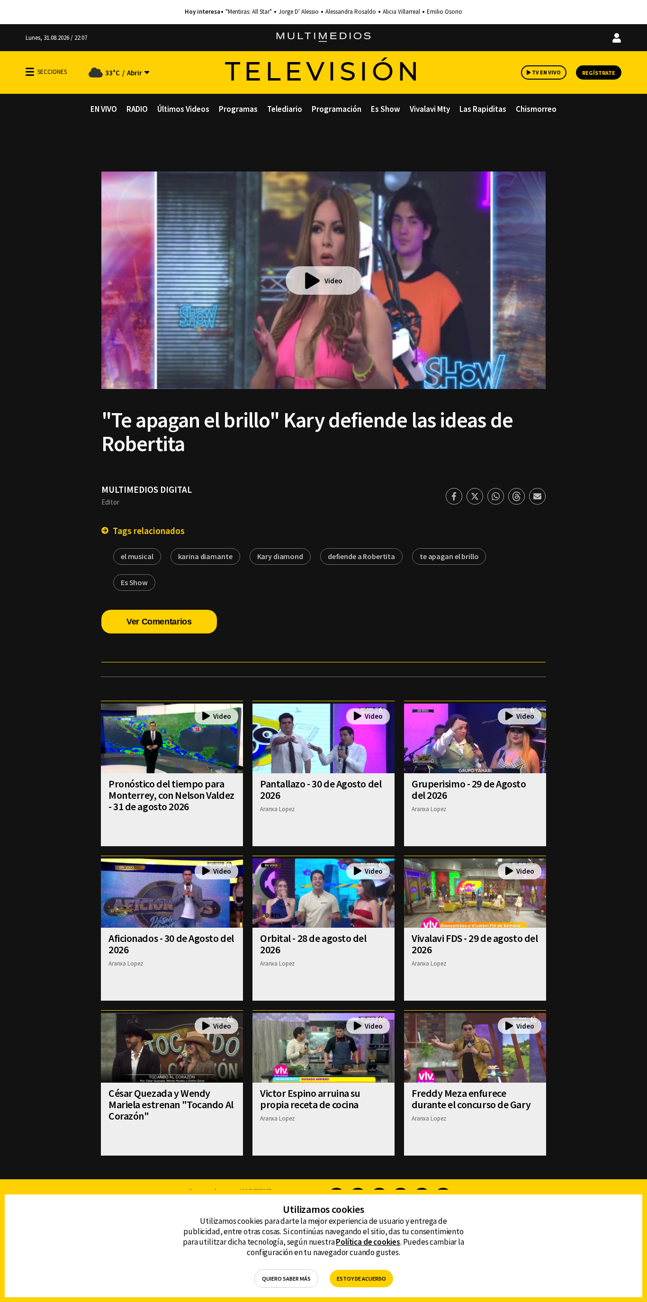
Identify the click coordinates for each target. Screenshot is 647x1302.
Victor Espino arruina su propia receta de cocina (310, 1098)
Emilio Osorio (444, 12)
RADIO (137, 109)
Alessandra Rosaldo (350, 12)
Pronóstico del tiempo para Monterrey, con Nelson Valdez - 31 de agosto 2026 (171, 795)
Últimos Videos (183, 109)
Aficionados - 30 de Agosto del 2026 (171, 943)
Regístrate (598, 72)
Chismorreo (536, 109)
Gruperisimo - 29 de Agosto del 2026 (469, 789)
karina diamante (205, 556)
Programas (238, 109)
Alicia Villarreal (401, 12)
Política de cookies (368, 1242)
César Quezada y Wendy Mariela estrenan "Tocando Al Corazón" (171, 1104)
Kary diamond (280, 556)
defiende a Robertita (361, 556)
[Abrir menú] (30, 72)
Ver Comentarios (159, 621)
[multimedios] (323, 37)
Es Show (385, 109)
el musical (137, 556)
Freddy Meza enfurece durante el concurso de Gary (471, 1098)
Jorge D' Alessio (299, 12)
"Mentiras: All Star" (248, 12)
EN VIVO (103, 109)
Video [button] (333, 280)
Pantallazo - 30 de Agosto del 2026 (320, 789)
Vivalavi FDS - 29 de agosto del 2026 (475, 943)
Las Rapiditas (482, 109)
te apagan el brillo (449, 556)
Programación (336, 109)
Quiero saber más (286, 1278)
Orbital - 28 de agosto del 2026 (313, 943)
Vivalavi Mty (430, 109)
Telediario (284, 109)
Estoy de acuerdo (361, 1278)
